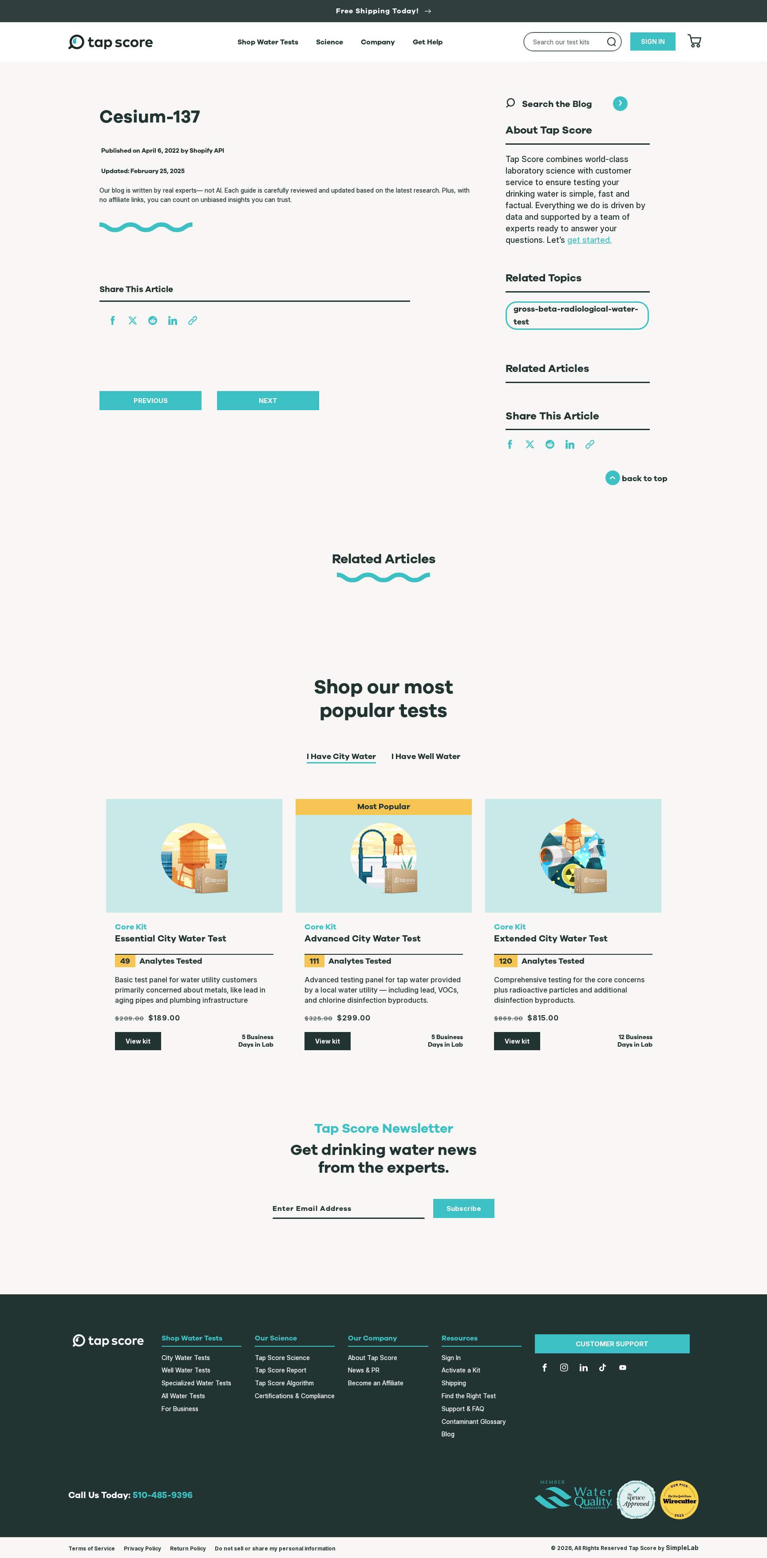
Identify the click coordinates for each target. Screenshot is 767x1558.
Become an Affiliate (375, 1383)
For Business (180, 1408)
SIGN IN (653, 41)
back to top (636, 478)
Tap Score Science (282, 1357)
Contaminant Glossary (474, 1421)
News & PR (364, 1370)
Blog (448, 1434)
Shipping (454, 1383)
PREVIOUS (151, 400)
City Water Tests (186, 1357)
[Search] (612, 42)
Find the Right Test (469, 1396)
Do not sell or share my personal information (275, 1548)
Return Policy (188, 1548)
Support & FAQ (463, 1408)
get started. (589, 240)
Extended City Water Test (551, 939)
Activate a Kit (461, 1370)
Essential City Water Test (170, 939)
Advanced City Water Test (362, 939)
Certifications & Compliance (295, 1396)
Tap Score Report (280, 1370)
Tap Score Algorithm (284, 1383)
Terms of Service (91, 1548)
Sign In (451, 1357)
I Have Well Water (425, 757)
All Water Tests (183, 1396)
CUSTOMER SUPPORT (612, 1344)
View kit (138, 1041)
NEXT (268, 400)
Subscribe (464, 1208)
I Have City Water (341, 757)
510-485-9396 (163, 1495)
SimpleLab (682, 1547)
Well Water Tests (186, 1370)
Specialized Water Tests (196, 1383)
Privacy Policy (142, 1548)
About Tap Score (372, 1357)
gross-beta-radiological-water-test (576, 315)
